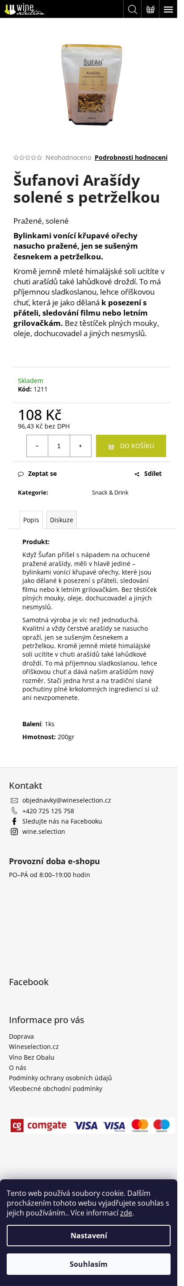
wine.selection (43, 831)
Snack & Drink (110, 492)
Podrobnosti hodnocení (131, 157)
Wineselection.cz (34, 1046)
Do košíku (137, 445)
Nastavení (89, 1235)
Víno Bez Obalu (31, 1057)
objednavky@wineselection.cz (66, 800)
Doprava (21, 1036)
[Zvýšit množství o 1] (80, 446)
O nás (17, 1067)
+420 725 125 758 (48, 811)
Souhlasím (89, 1264)
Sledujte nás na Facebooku (62, 821)
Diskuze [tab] (61, 520)
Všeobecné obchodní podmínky (55, 1088)
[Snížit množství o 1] (37, 446)
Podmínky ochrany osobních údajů (60, 1078)
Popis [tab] (31, 520)
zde (126, 1213)
